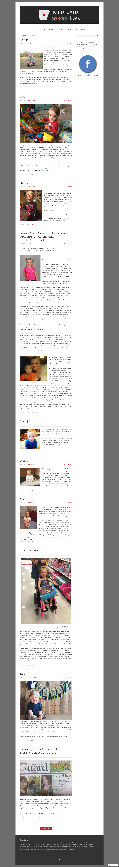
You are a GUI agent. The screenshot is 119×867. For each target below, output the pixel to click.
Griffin (24, 39)
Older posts (46, 828)
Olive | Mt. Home (31, 550)
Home (35, 29)
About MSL (42, 29)
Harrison (25, 183)
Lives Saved (61, 29)
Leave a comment (68, 43)
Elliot (23, 96)
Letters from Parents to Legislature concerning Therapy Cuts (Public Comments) (44, 237)
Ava (22, 499)
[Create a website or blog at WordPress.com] (59, 859)
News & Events (52, 29)
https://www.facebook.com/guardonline (30, 817)
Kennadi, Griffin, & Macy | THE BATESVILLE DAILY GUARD (40, 751)
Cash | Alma (28, 421)
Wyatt (24, 460)
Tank (23, 674)
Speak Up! (82, 29)
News (35, 412)
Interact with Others (72, 29)
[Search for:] (87, 36)
